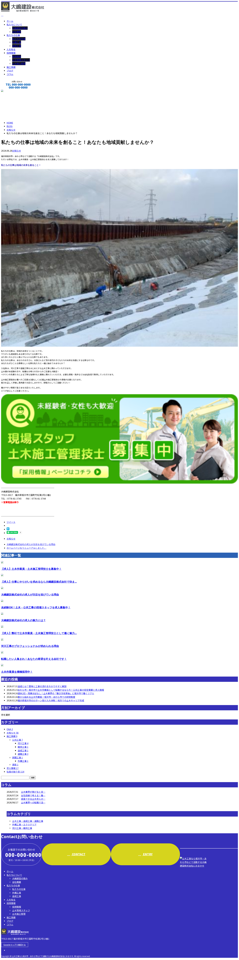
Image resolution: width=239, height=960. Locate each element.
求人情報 (13, 768)
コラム (10, 74)
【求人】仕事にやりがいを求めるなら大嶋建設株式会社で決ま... (39, 581)
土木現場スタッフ (21, 60)
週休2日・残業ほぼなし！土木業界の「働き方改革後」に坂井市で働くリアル (56, 693)
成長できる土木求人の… (33, 799)
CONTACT (10, 91)
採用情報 (11, 53)
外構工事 (16, 42)
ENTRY (147, 854)
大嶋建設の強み (20, 28)
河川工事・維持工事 (22, 828)
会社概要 (16, 31)
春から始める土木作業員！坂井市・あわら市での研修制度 (46, 697)
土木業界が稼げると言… (33, 791)
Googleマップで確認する (14, 944)
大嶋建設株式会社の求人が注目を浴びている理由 (30, 594)
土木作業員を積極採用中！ (17, 671)
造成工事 (16, 45)
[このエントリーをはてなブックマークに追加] (8, 529)
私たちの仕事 (13, 35)
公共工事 (17, 739)
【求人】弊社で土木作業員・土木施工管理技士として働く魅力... (39, 633)
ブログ (10, 70)
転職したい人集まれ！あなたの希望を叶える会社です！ (34, 659)
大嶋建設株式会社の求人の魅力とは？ (23, 620)
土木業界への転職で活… (33, 802)
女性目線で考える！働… (33, 795)
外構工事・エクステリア (24, 824)
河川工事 (23, 743)
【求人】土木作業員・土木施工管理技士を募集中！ (31, 568)
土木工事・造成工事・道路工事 (27, 821)
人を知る (11, 49)
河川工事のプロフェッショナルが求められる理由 (30, 646)
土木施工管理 (18, 63)
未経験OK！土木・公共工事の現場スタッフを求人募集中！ (36, 607)
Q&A (10, 729)
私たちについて (14, 24)
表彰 (15, 764)
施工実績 (11, 67)
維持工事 (23, 746)
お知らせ (16, 150)
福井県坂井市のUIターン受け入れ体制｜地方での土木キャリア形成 (51, 700)
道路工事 (23, 754)
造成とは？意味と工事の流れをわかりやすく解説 (42, 686)
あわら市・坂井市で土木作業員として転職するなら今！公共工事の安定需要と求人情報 (61, 690)
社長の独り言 (15, 771)
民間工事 (17, 757)
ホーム (10, 21)
